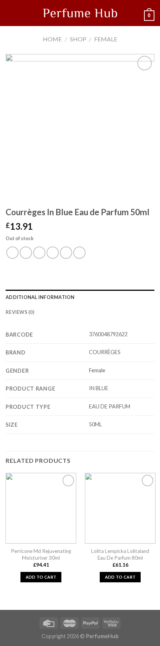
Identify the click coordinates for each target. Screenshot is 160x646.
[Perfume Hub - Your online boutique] (80, 13)
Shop (78, 38)
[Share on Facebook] (26, 252)
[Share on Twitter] (39, 252)
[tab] (80, 297)
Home (52, 38)
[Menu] (10, 13)
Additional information (40, 297)
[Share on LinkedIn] (79, 252)
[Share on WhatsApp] (12, 252)
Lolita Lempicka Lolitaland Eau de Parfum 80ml (120, 554)
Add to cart (41, 577)
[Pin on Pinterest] (66, 252)
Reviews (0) (20, 312)
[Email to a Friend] (53, 252)
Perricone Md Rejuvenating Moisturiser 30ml (41, 554)
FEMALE (105, 38)
